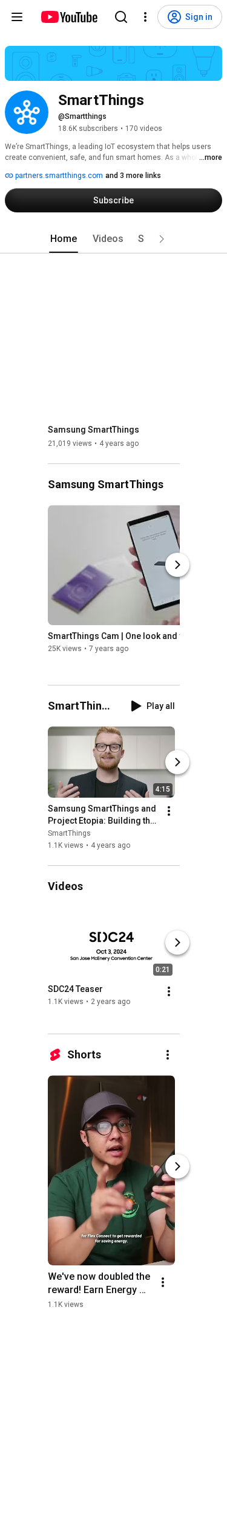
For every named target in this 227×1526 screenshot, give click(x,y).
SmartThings (69, 833)
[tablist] (114, 238)
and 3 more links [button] (133, 175)
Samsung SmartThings (93, 429)
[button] (161, 238)
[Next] (177, 565)
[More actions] (169, 811)
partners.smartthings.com (58, 175)
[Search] (121, 17)
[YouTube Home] (68, 17)
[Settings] (145, 17)
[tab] (63, 238)
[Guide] (17, 17)
